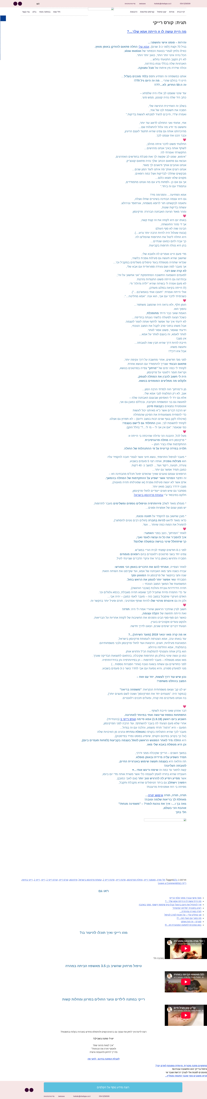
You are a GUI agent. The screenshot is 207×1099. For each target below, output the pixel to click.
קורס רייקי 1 (128, 719)
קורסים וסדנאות (147, 12)
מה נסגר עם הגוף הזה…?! (189, 918)
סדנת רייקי (121, 880)
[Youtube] (15, 4)
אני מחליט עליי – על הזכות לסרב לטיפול (182, 915)
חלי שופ (56, 12)
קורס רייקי (63, 880)
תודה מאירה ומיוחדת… (190, 911)
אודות (171, 12)
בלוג (34, 12)
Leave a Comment (167, 883)
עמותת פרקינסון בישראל (148, 494)
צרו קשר (26, 12)
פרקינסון (73, 880)
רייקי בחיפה (27, 880)
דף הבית (181, 12)
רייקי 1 (37, 880)
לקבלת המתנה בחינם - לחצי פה (104, 1059)
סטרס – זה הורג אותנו (191, 921)
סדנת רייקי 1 (109, 880)
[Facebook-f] (20, 4)
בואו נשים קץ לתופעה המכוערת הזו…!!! (183, 925)
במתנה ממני (44, 12)
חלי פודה (161, 880)
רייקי (43, 880)
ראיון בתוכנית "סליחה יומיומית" (186, 908)
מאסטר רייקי (150, 880)
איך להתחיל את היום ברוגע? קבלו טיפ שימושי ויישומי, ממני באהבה (170, 904)
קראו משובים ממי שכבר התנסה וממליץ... (186, 1076)
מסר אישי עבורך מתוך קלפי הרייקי (185, 898)
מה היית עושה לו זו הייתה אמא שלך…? (156, 31)
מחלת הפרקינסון (135, 880)
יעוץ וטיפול (161, 12)
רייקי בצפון (181, 883)
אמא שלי (143, 46)
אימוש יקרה (155, 795)
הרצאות (133, 12)
